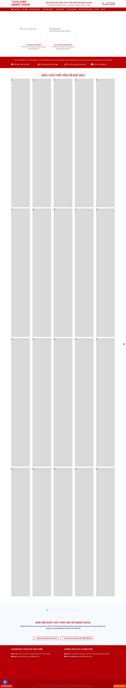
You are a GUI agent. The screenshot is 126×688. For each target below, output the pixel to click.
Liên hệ (103, 9)
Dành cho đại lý (99, 64)
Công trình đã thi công (85, 9)
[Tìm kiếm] (114, 9)
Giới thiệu (25, 9)
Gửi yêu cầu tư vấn (21, 64)
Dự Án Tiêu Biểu (71, 9)
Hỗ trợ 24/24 (120, 686)
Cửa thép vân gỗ (35, 9)
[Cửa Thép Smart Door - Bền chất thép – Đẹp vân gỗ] (22, 4)
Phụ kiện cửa (60, 9)
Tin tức (96, 9)
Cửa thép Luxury (48, 9)
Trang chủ (16, 9)
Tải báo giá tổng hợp (49, 64)
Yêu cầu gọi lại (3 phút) (76, 64)
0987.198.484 (7, 686)
